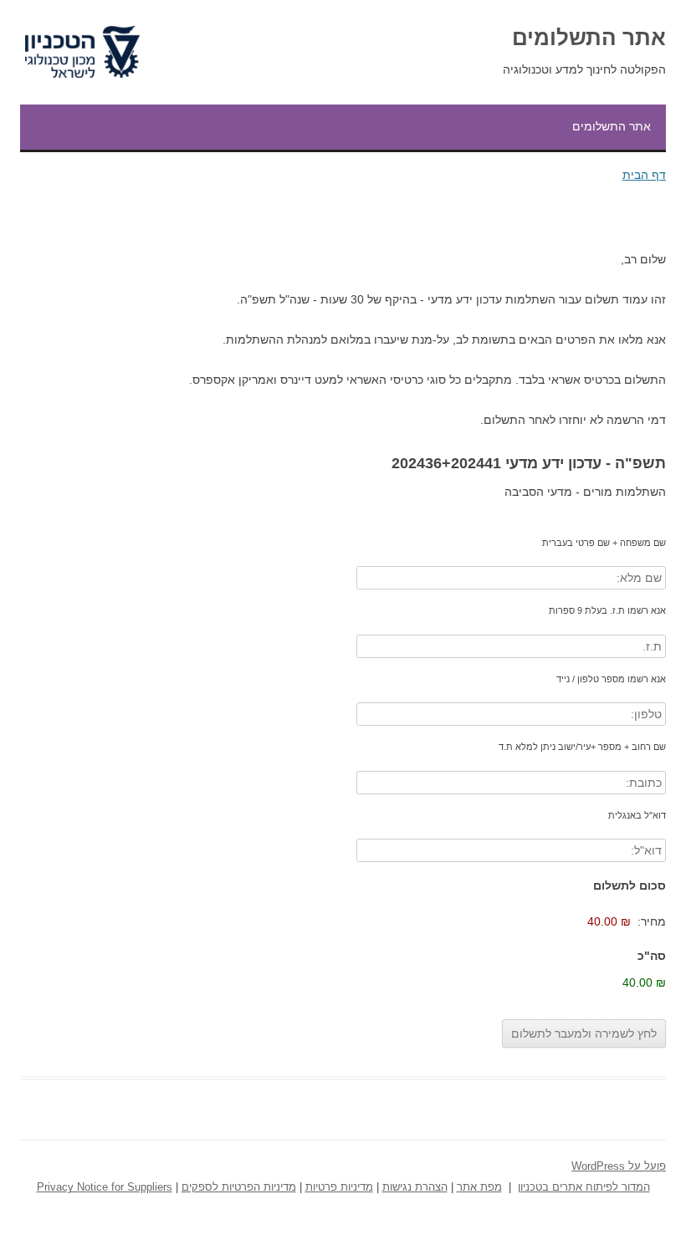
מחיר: (651, 921)
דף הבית (644, 174)
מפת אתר (479, 1187)
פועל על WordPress (618, 1166)
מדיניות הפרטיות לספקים (239, 1187)
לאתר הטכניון (102, 26)
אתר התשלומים (589, 37)
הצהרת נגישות (415, 1187)
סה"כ (651, 955)
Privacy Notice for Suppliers (104, 1187)
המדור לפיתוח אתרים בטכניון (584, 1187)
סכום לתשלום (629, 885)
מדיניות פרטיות (339, 1187)
